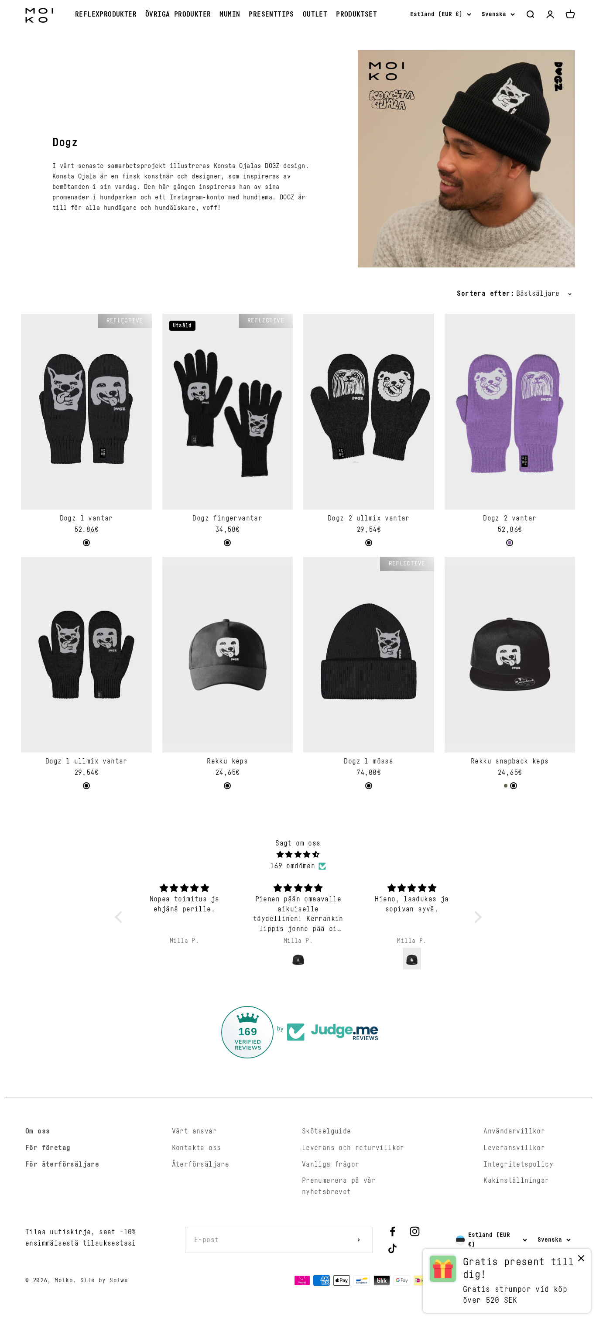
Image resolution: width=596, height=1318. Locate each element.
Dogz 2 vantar (509, 518)
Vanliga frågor (331, 1164)
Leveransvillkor (514, 1147)
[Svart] (86, 542)
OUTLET (315, 14)
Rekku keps (227, 761)
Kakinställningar (516, 1180)
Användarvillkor (514, 1131)
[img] (298, 855)
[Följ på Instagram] (415, 1231)
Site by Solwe (104, 1280)
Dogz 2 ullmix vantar (369, 518)
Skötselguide (326, 1131)
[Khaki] (505, 785)
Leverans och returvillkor (353, 1147)
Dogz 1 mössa (368, 761)
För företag (47, 1147)
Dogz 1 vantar (86, 518)
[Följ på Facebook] (392, 1231)
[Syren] (509, 542)
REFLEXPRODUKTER (106, 14)
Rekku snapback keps (510, 761)
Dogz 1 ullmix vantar (86, 761)
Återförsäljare (200, 1164)
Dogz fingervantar (227, 518)
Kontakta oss (196, 1147)
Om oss (37, 1131)
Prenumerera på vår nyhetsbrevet (339, 1186)
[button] (120, 917)
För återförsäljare (62, 1164)
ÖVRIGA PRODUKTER (178, 14)
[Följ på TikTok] (392, 1248)
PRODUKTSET (356, 14)
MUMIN (229, 14)
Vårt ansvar (194, 1131)
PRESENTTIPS (271, 14)
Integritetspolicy (518, 1164)
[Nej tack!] (581, 1260)
